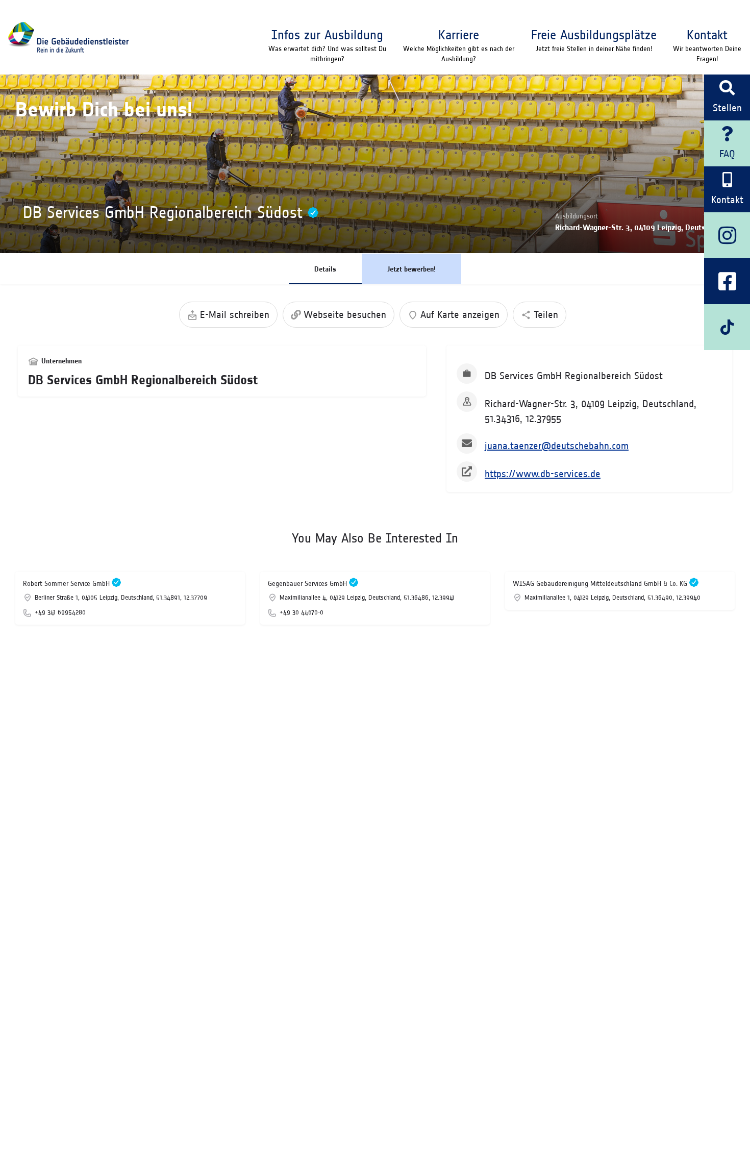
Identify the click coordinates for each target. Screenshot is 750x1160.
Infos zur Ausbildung (327, 35)
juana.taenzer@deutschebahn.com (557, 445)
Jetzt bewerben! (411, 269)
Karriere (458, 35)
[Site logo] (68, 37)
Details (325, 269)
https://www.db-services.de (543, 473)
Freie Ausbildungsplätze (594, 35)
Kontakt (707, 35)
